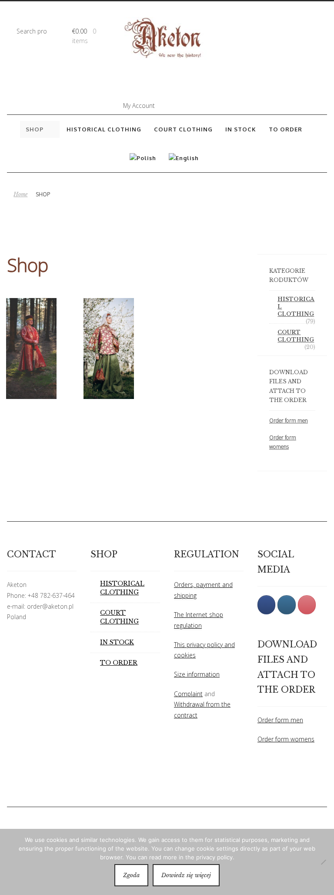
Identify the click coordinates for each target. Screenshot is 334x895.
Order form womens (285, 739)
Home (20, 194)
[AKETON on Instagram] (286, 604)
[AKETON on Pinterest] (307, 604)
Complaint (188, 694)
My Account (139, 105)
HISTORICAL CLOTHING (104, 129)
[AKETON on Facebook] (266, 604)
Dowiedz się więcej (186, 875)
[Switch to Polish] (143, 158)
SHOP (34, 129)
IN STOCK (240, 129)
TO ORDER (285, 129)
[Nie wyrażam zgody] (323, 862)
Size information (197, 674)
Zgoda (131, 875)
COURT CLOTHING (183, 129)
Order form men (288, 420)
